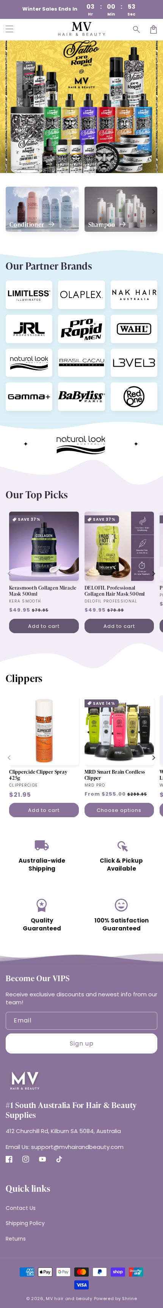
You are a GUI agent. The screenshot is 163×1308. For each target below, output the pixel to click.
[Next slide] (153, 211)
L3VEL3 (121, 355)
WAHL (119, 320)
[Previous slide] (9, 211)
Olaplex (69, 286)
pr (64, 320)
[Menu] (9, 29)
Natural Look (22, 355)
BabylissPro (73, 388)
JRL (12, 320)
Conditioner (27, 224)
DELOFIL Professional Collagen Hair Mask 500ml (115, 591)
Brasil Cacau (74, 355)
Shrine (129, 1299)
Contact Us (21, 1208)
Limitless (18, 286)
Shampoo (102, 224)
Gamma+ (18, 388)
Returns (16, 1238)
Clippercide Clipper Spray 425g (38, 775)
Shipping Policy (25, 1223)
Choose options (119, 810)
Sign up (82, 1043)
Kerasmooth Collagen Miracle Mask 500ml (43, 591)
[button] (137, 29)
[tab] (67, 167)
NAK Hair (123, 286)
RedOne (122, 388)
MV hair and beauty (69, 1299)
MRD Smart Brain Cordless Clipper (115, 775)
